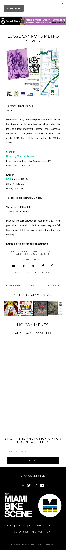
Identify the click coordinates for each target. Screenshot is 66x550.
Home (33, 285)
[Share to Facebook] (43, 266)
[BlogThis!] (23, 266)
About (9, 526)
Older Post (53, 285)
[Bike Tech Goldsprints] (11, 308)
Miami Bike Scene (27, 545)
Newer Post (13, 285)
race (49, 272)
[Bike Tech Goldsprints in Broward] (25, 308)
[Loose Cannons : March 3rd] (55, 308)
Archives (37, 532)
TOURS (49, 532)
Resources (52, 526)
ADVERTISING (36, 526)
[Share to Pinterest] (52, 266)
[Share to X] (33, 266)
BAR (8, 179)
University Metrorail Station (20, 156)
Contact (21, 526)
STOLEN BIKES (21, 532)
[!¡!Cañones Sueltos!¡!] (40, 308)
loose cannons (34, 272)
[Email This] (13, 266)
